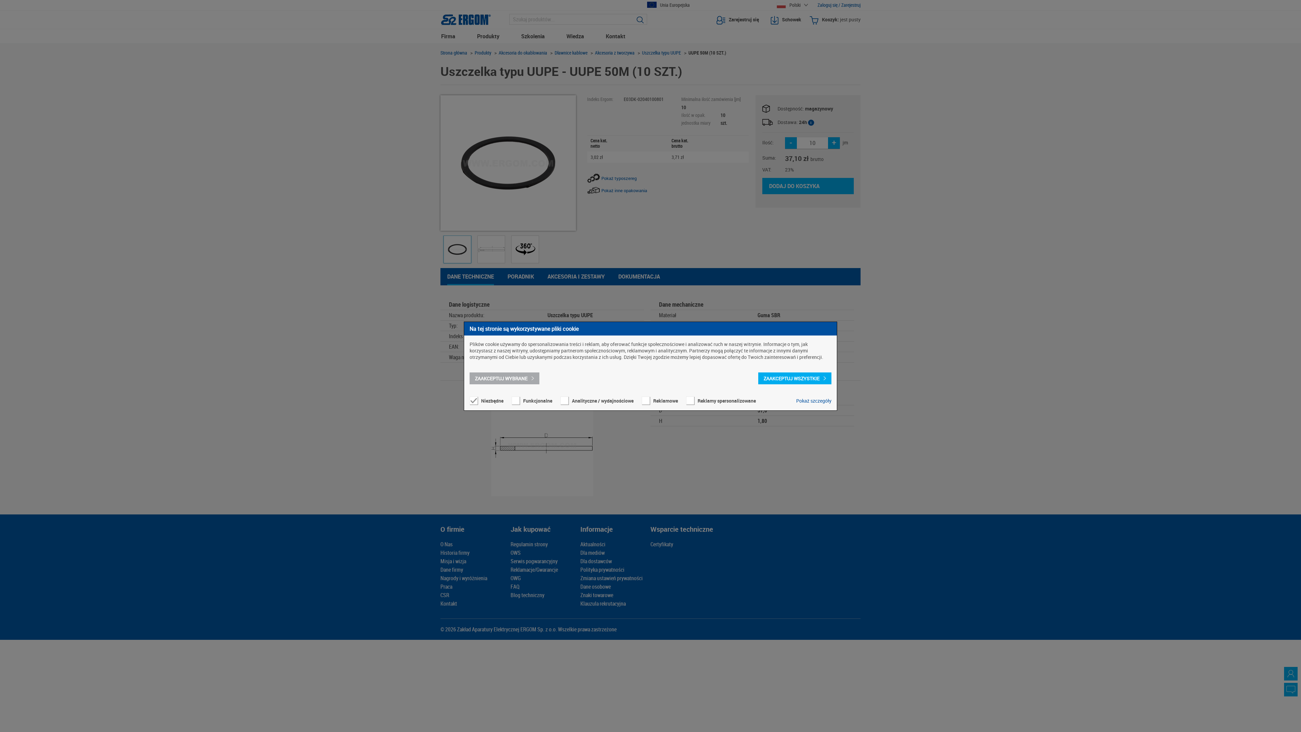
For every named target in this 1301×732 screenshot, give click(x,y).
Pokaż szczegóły (813, 401)
